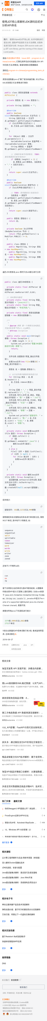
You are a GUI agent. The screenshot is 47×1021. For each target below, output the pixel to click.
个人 (43, 14)
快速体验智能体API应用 (11, 941)
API (32, 645)
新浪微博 (14, 980)
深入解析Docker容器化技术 (13, 862)
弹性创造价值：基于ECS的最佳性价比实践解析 (21, 909)
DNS (4, 963)
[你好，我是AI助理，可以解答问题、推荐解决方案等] (32, 9)
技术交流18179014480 (10, 779)
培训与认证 (27, 993)
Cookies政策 (23, 1002)
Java (25, 645)
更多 (4, 889)
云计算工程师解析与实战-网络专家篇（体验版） (21, 857)
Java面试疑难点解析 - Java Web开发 (17, 877)
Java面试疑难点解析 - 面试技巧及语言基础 (19, 872)
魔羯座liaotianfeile (8, 676)
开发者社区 (11, 993)
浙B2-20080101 (27, 1008)
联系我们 (23, 987)
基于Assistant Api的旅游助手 (13, 936)
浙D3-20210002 (26, 1011)
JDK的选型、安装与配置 (12, 867)
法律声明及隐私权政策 (10, 1002)
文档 (4, 993)
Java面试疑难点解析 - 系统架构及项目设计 (19, 882)
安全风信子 (6, 735)
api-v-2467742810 (8, 749)
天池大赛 (19, 993)
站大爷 (4, 690)
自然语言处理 (16, 649)
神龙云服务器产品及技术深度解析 (16, 904)
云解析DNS (15, 645)
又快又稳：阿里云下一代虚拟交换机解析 (18, 914)
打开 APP (39, 3)
